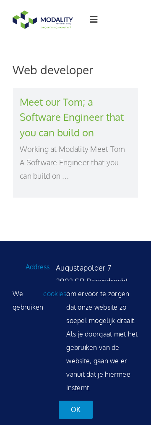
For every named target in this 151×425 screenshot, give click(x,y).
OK (76, 409)
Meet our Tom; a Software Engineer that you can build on (72, 117)
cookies (54, 293)
